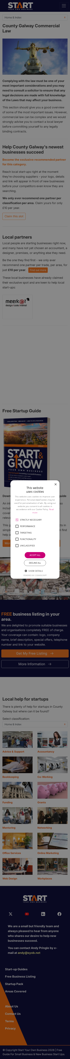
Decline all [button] (35, 563)
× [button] (55, 484)
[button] (17, 520)
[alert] (35, 529)
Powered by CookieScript (35, 575)
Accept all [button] (35, 555)
